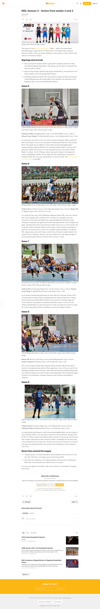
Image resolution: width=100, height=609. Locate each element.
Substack (42, 605)
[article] (50, 540)
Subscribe (87, 3)
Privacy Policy (62, 490)
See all (25, 574)
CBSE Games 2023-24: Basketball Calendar (37, 548)
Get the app (58, 601)
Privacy (55, 598)
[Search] (77, 3)
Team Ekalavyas (32, 541)
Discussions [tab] (33, 533)
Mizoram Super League (42, 48)
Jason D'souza (25, 14)
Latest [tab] (27, 533)
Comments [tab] (25, 513)
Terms (60, 598)
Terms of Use (58, 488)
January (24, 539)
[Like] (23, 19)
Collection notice (66, 598)
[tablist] (28, 513)
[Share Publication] (80, 3)
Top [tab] (23, 533)
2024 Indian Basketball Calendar (33, 537)
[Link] (19, 60)
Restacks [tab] (32, 513)
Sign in (95, 3)
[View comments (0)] (26, 19)
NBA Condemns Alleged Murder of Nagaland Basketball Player (41, 561)
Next (73, 502)
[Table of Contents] (2, 304)
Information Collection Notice (49, 490)
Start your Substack (46, 601)
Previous (27, 502)
